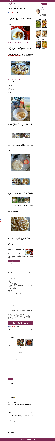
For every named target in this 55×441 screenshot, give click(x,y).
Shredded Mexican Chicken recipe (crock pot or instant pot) (38, 38)
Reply (32, 401)
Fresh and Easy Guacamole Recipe (38, 28)
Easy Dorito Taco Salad (44, 28)
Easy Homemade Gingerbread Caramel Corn (12, 331)
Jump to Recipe (20, 14)
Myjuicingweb (10, 385)
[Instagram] (12, 1)
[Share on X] (0, 220)
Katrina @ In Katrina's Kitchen (13, 429)
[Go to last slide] (9, 345)
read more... (38, 16)
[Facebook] (8, 1)
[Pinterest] (10, 1)
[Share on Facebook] (0, 219)
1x (29, 272)
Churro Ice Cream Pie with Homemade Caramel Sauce (44, 38)
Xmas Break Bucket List (29, 330)
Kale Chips (11, 340)
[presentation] (20, 342)
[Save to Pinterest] (0, 221)
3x (32, 272)
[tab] (19, 352)
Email (22, 376)
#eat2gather (26, 323)
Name (9, 376)
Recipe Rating (10, 360)
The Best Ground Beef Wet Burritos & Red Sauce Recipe (38, 49)
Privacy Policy (33, 439)
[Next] (31, 345)
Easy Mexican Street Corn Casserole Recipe (44, 49)
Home (8, 6)
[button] (8, 258)
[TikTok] (14, 1)
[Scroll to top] (53, 438)
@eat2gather (20, 323)
